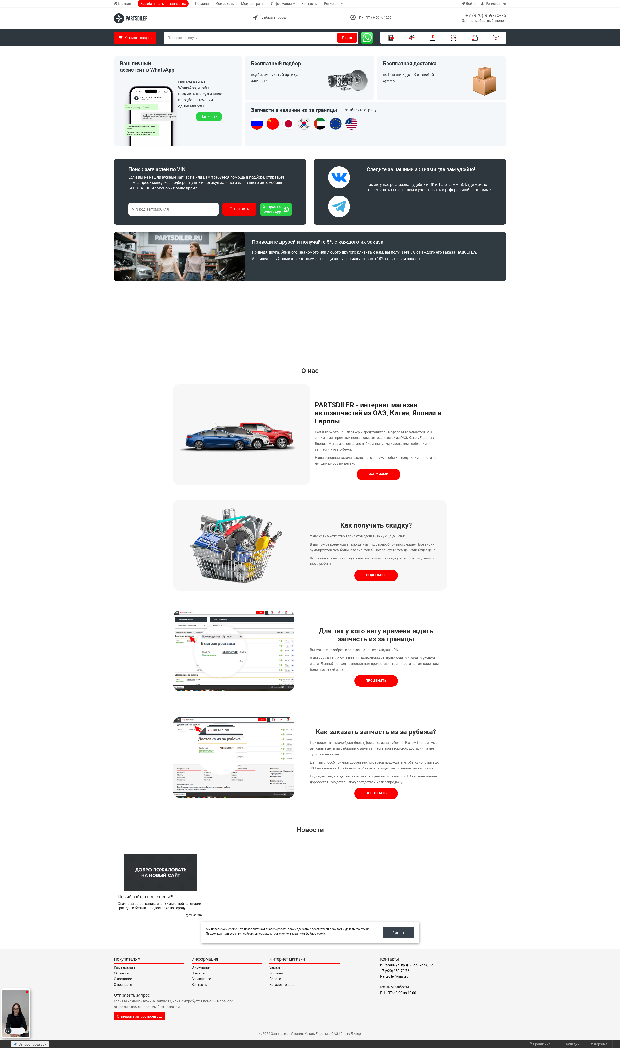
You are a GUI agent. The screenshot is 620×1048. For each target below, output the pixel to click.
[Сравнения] (411, 38)
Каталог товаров (282, 985)
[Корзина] (495, 38)
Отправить (239, 209)
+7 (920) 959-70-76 (485, 15)
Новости (310, 830)
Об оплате (122, 973)
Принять (398, 932)
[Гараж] (453, 38)
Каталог (138, 38)
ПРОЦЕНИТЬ (376, 681)
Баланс (275, 979)
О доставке (123, 979)
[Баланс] (474, 38)
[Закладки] (432, 38)
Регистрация (334, 4)
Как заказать (124, 967)
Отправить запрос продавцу (139, 1016)
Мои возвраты (252, 4)
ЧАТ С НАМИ (378, 474)
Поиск (347, 38)
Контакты (310, 4)
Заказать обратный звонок (484, 21)
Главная (124, 4)
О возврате (123, 985)
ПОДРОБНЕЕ (376, 575)
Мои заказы (225, 4)
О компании (201, 967)
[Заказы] (390, 38)
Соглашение (201, 979)
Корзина (202, 4)
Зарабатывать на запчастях (163, 4)
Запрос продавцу (32, 1044)
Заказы (275, 967)
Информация (281, 4)
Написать (209, 116)
